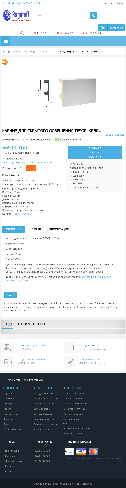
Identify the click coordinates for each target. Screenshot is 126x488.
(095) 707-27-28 (42, 455)
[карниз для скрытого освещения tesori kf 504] (63, 92)
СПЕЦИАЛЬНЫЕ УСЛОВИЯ (94, 345)
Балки (7, 424)
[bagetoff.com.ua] (16, 14)
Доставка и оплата (15, 460)
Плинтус (8, 403)
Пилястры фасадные (44, 418)
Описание (13, 229)
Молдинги (9, 398)
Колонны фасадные (44, 429)
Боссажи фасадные (44, 413)
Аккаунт (108, 2)
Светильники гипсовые (76, 403)
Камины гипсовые (73, 413)
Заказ (120, 2)
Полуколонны (11, 413)
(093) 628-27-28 (42, 460)
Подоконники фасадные (46, 398)
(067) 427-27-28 (42, 450)
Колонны (8, 418)
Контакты (7, 2)
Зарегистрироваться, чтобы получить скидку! (27, 162)
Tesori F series (21, 213)
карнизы (91, 276)
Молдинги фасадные (44, 403)
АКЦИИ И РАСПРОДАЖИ (31, 359)
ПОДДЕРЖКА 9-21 (89, 359)
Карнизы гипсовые (74, 393)
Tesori (82, 276)
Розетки (8, 408)
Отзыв (36, 229)
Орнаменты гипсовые (75, 408)
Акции (8, 471)
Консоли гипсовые (73, 433)
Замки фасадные (43, 408)
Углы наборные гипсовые (77, 427)
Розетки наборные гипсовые (73, 420)
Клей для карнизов (13, 429)
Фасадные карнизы (44, 393)
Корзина (9, 466)
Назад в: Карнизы (114, 134)
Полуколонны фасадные (46, 424)
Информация (59, 229)
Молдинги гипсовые (74, 398)
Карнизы (8, 393)
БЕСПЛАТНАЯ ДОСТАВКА (32, 345)
